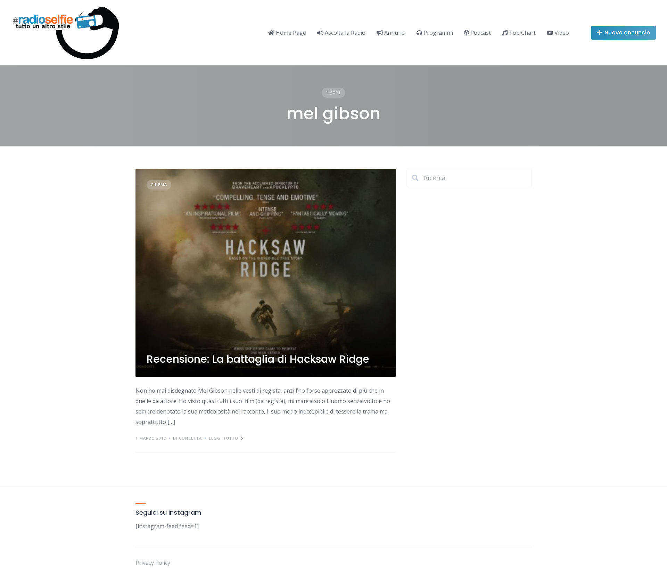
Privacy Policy (152, 563)
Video (561, 33)
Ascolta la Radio (344, 33)
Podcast (480, 33)
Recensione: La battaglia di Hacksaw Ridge (258, 359)
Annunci (394, 33)
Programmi (437, 33)
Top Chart (522, 33)
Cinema (159, 184)
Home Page (290, 33)
